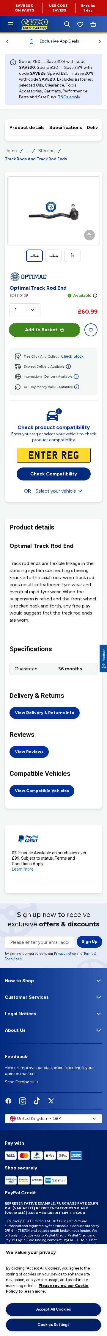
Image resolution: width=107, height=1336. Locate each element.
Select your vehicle (56, 491)
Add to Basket (41, 330)
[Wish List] (80, 24)
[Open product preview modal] (53, 210)
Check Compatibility (53, 474)
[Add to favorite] (90, 329)
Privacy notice (65, 954)
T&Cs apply (69, 97)
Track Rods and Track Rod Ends (36, 159)
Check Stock (72, 356)
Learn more (23, 869)
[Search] (67, 24)
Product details (27, 127)
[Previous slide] (5, 41)
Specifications (65, 127)
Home (11, 150)
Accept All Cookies (53, 1309)
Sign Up (89, 941)
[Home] (10, 24)
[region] (53, 1290)
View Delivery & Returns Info (44, 712)
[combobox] (25, 309)
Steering (46, 150)
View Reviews (29, 751)
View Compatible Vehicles (42, 790)
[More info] (95, 295)
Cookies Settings (54, 1324)
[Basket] (93, 24)
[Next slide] (102, 41)
